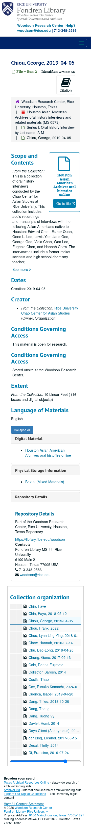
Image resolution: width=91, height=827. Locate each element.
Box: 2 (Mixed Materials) (44, 481)
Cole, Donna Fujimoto (46, 664)
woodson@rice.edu (35, 574)
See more (20, 269)
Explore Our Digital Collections (25, 793)
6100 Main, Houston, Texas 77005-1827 (56, 815)
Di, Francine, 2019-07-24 (49, 752)
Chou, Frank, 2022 (44, 628)
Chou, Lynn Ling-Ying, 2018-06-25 (56, 635)
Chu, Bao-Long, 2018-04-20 (51, 650)
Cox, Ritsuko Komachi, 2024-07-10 (56, 686)
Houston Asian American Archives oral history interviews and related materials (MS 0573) (43, 117)
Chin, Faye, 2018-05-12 (48, 613)
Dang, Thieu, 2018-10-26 (49, 701)
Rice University (37, 811)
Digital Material (28, 438)
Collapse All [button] (22, 430)
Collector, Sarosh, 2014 (47, 672)
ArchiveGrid (12, 790)
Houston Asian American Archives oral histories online (48, 453)
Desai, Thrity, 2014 (44, 745)
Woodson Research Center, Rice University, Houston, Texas (44, 104)
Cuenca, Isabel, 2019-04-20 (51, 693)
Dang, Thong (39, 708)
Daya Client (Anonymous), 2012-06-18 (59, 730)
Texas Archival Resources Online (26, 782)
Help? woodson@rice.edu (46, 28)
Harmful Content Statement (24, 803)
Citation (66, 90)
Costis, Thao (39, 679)
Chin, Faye (37, 606)
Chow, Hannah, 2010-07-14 (51, 642)
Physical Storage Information (40, 470)
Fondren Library (15, 811)
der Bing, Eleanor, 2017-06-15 (53, 737)
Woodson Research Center (40, 25)
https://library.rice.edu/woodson (40, 539)
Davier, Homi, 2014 (44, 723)
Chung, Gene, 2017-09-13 (50, 657)
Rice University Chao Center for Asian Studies (49, 310)
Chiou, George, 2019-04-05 (51, 620)
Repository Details (31, 497)
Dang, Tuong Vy (41, 715)
